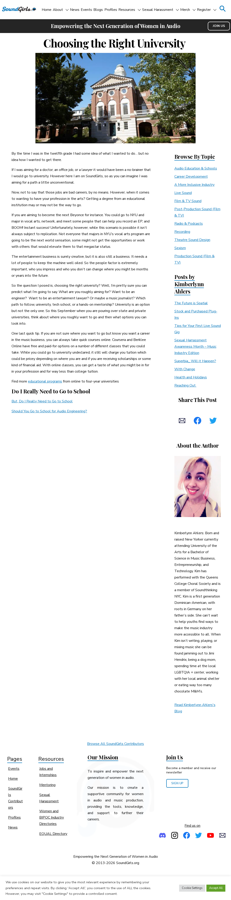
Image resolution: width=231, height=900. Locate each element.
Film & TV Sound (187, 200)
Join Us (219, 26)
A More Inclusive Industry (194, 184)
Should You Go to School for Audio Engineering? (49, 411)
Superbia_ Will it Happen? (195, 361)
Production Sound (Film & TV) (194, 259)
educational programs (45, 381)
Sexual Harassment (157, 9)
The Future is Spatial (191, 303)
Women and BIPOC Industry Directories (51, 817)
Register (204, 9)
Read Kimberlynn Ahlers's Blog (194, 708)
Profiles (110, 9)
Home (46, 9)
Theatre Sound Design (192, 239)
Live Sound (183, 192)
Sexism (180, 248)
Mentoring (47, 784)
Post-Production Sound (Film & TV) (197, 212)
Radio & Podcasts (188, 223)
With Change (184, 369)
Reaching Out (185, 385)
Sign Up (177, 783)
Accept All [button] (216, 888)
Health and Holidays (190, 377)
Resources (126, 9)
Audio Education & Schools (195, 168)
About (58, 9)
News (74, 9)
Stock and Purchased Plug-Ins (195, 314)
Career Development (191, 176)
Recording (182, 231)
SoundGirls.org (127, 862)
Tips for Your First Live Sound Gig (197, 329)
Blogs (98, 9)
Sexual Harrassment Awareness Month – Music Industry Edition (195, 346)
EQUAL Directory (53, 833)
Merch (185, 9)
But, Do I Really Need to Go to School (42, 401)
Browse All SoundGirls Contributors (115, 743)
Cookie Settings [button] (192, 888)
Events (86, 9)
